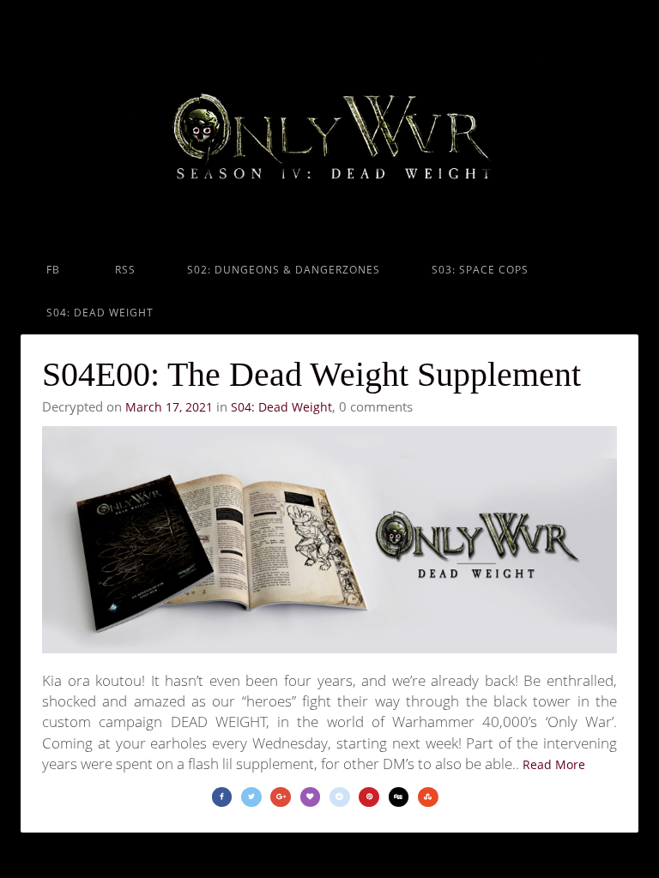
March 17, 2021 (169, 407)
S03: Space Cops (480, 269)
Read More (554, 764)
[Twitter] (251, 797)
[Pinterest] (369, 797)
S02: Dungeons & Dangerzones (283, 269)
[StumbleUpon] (428, 797)
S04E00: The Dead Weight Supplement (311, 374)
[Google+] (280, 797)
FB (53, 269)
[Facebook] (222, 797)
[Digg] (399, 797)
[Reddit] (340, 797)
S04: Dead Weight (100, 312)
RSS (124, 269)
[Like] (310, 797)
